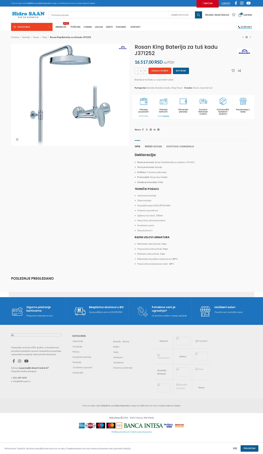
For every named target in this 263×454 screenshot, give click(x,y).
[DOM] (201, 356)
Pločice (75, 351)
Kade (115, 352)
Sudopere (118, 357)
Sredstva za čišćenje (122, 367)
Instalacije (77, 346)
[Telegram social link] (158, 130)
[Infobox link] (163, 106)
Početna (15, 37)
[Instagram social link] (19, 361)
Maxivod (164, 341)
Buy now (181, 70)
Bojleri (116, 346)
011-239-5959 (20, 377)
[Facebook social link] (143, 130)
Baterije (26, 37)
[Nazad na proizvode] (246, 37)
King (44, 37)
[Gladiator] (182, 372)
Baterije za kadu (162, 87)
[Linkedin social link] (154, 130)
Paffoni (182, 356)
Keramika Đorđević (161, 372)
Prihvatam (249, 448)
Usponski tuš (206, 87)
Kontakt (246, 27)
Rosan (36, 37)
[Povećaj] (17, 139)
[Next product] (250, 37)
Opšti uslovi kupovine (141, 431)
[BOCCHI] (182, 341)
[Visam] (201, 372)
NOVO (226, 3)
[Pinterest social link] (151, 130)
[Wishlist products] (234, 15)
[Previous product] (243, 37)
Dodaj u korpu (160, 70)
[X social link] (147, 130)
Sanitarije (76, 362)
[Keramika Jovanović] (182, 387)
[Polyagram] (201, 341)
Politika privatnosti (120, 431)
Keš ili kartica (143, 116)
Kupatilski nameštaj (81, 357)
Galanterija (77, 341)
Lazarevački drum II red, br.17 (34, 368)
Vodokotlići (77, 372)
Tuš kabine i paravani (82, 367)
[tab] (137, 145)
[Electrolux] (163, 387)
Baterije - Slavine (121, 341)
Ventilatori (118, 362)
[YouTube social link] (26, 361)
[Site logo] (28, 14)
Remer (201, 387)
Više (235, 448)
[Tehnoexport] (163, 356)
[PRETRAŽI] (198, 14)
